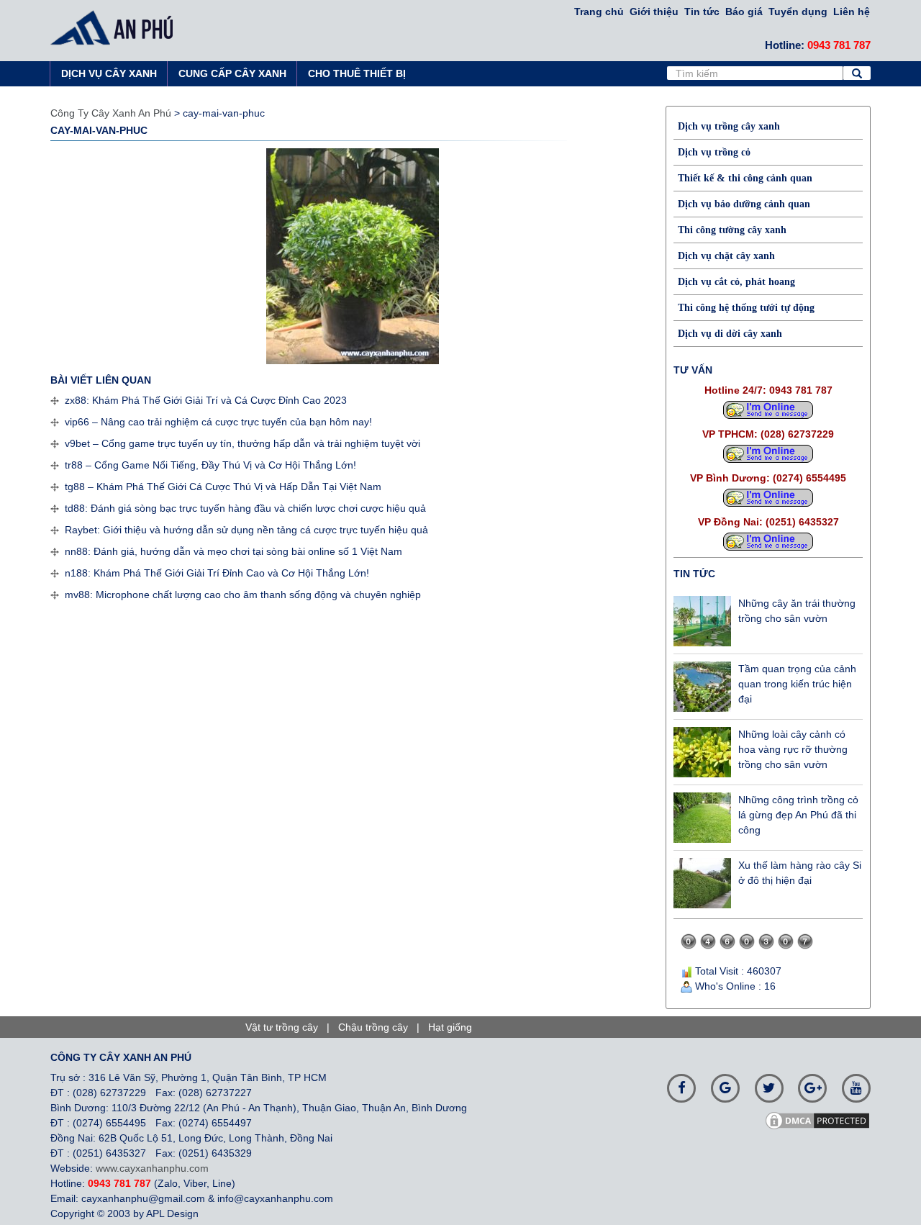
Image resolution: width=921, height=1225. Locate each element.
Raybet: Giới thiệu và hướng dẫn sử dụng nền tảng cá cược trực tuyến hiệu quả (246, 529)
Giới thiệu (654, 11)
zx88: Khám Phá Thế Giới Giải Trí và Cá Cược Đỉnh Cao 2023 (206, 400)
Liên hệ (851, 11)
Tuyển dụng (797, 11)
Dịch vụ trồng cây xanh (729, 126)
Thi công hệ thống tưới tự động (746, 307)
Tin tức (702, 11)
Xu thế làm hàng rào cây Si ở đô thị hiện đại (799, 872)
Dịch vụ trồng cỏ (714, 152)
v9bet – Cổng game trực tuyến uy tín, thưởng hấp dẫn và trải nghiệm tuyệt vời (242, 443)
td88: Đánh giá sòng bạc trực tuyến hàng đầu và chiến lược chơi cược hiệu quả (245, 508)
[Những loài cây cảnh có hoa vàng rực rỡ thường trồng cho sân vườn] (702, 752)
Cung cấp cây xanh (232, 73)
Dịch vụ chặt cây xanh (726, 255)
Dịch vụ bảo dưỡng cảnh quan (744, 204)
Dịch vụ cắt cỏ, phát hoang (736, 281)
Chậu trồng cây (373, 1027)
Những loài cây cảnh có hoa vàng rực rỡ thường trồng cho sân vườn (793, 749)
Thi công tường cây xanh (732, 230)
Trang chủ (599, 11)
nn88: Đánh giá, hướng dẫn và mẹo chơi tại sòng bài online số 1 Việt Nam (233, 551)
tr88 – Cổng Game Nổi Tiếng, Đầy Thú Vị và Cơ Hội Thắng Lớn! (210, 465)
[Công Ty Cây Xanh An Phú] (115, 27)
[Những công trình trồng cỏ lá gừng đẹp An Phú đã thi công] (702, 817)
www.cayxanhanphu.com (152, 1168)
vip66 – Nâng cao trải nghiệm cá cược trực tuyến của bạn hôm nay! (218, 422)
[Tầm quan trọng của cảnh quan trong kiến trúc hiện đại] (702, 686)
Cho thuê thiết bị (357, 73)
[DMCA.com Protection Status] (822, 1120)
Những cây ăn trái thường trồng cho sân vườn (797, 610)
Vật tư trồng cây (281, 1027)
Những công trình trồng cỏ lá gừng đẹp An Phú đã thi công (798, 815)
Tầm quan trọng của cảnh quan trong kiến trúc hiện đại (797, 684)
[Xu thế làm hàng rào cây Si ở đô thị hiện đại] (702, 883)
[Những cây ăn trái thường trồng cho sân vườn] (702, 621)
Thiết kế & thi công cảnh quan (745, 178)
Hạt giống (450, 1027)
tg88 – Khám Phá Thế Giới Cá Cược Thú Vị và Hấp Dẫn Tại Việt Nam (223, 486)
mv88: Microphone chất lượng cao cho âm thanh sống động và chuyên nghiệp (243, 594)
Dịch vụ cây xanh (109, 73)
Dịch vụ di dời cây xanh (730, 333)
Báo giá (744, 11)
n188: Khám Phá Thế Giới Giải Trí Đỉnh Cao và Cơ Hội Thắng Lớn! (217, 573)
